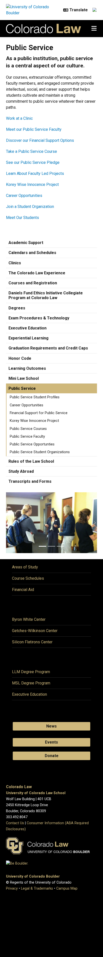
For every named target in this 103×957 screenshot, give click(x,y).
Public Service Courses (28, 429)
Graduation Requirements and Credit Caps (48, 348)
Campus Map (67, 888)
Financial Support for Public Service (39, 413)
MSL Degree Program (31, 683)
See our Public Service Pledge (33, 162)
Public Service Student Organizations (40, 452)
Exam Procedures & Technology (38, 318)
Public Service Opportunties (32, 444)
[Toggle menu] (94, 28)
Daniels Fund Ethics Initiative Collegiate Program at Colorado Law (45, 295)
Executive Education (27, 328)
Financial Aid (23, 589)
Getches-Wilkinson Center (35, 630)
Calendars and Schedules (32, 252)
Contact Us (15, 823)
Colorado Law (19, 786)
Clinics (14, 263)
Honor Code (19, 358)
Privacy (12, 888)
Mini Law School (23, 378)
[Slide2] (51, 546)
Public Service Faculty (27, 436)
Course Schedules (28, 578)
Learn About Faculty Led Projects (35, 173)
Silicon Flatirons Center (32, 642)
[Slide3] (60, 546)
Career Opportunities (24, 195)
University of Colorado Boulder (33, 876)
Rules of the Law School (31, 461)
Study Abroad (21, 471)
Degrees (16, 308)
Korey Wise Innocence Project (32, 184)
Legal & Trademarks (37, 888)
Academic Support (25, 242)
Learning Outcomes (27, 368)
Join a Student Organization (30, 206)
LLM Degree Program (31, 671)
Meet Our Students (22, 217)
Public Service (22, 388)
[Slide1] (42, 546)
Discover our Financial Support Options (40, 140)
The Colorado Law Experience (36, 273)
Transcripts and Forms (30, 481)
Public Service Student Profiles (35, 397)
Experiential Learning (28, 338)
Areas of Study (25, 567)
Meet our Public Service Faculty (34, 129)
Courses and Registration (32, 283)
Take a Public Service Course (31, 151)
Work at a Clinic (19, 118)
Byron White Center (29, 619)
